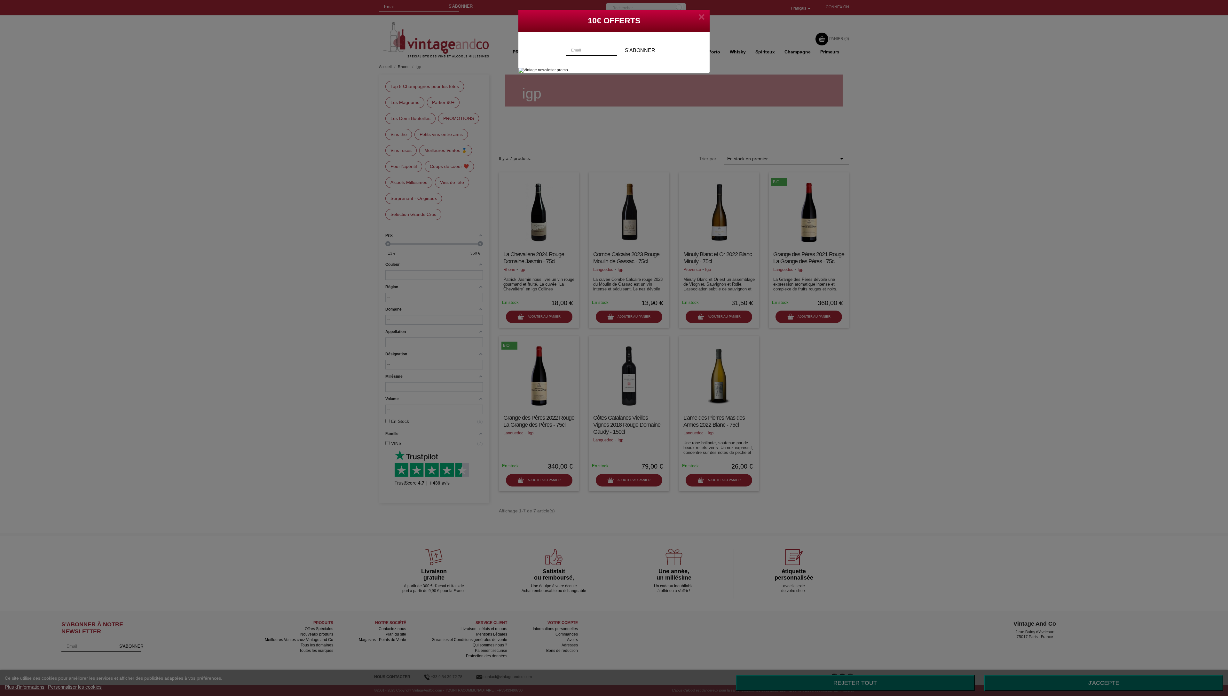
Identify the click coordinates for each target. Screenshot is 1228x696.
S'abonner (640, 50)
